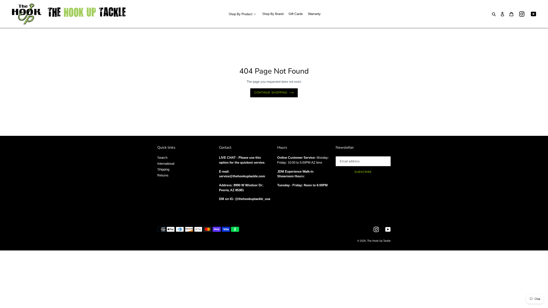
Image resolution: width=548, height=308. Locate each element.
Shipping (163, 169)
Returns (162, 175)
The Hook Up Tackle (379, 240)
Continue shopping (270, 93)
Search (162, 157)
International (165, 163)
